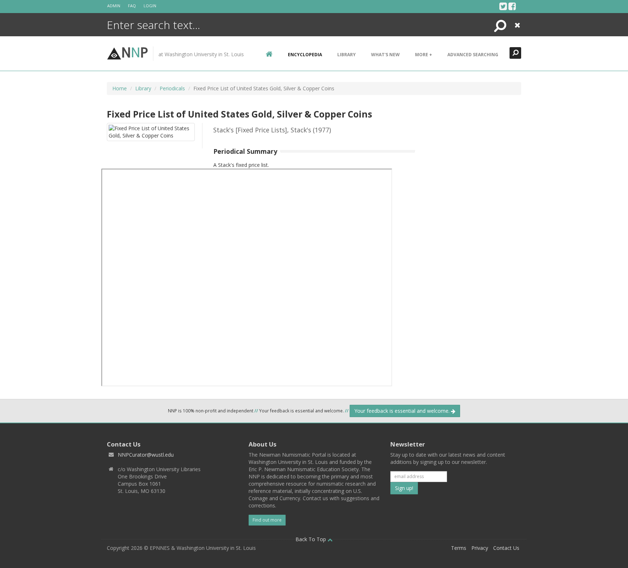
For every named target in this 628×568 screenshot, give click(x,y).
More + (423, 55)
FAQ (132, 5)
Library (346, 55)
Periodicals (172, 88)
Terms (458, 547)
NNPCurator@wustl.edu (146, 454)
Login (150, 5)
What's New (385, 55)
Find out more (267, 520)
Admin (113, 5)
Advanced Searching (472, 55)
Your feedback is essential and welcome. (402, 410)
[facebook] (512, 6)
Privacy (479, 547)
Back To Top (311, 539)
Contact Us (506, 547)
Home (119, 88)
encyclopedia (305, 55)
